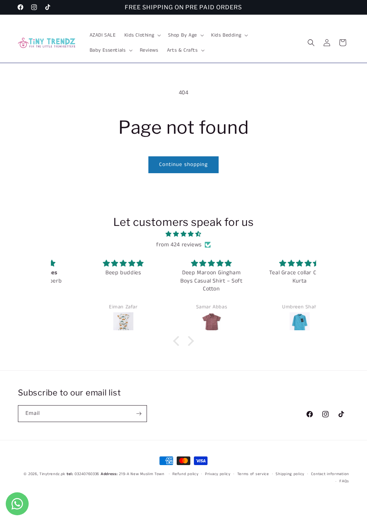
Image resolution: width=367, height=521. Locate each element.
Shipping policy (290, 474)
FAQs (344, 481)
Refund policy (185, 474)
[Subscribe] (139, 413)
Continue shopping (183, 164)
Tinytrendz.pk (52, 474)
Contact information (330, 474)
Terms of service (253, 474)
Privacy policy (217, 474)
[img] (183, 234)
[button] (142, 35)
